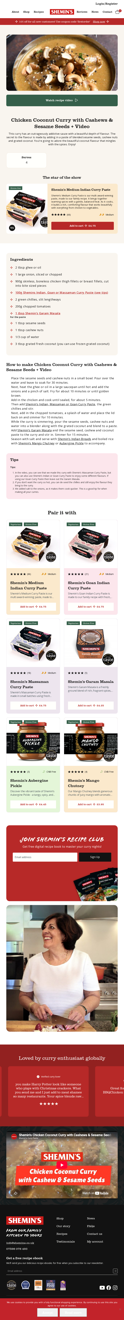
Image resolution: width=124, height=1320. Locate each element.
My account (95, 1241)
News (95, 12)
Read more (73, 1312)
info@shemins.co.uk (20, 1243)
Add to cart (83, 225)
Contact (107, 12)
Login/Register (107, 3)
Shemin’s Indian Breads (74, 439)
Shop (26, 12)
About (15, 12)
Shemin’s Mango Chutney (36, 443)
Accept (47, 1312)
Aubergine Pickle (71, 443)
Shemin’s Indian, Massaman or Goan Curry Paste (60, 404)
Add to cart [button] (33, 606)
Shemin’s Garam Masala (34, 430)
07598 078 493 (16, 1249)
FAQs (91, 1226)
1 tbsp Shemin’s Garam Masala (37, 313)
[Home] (62, 11)
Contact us (94, 1234)
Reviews (82, 12)
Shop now (99, 21)
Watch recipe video (59, 100)
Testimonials (66, 1241)
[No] (120, 1309)
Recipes (39, 12)
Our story (63, 1226)
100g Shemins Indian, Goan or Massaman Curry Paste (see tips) (61, 292)
